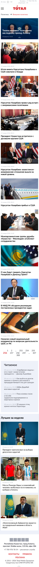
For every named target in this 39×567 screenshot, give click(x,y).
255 (33, 351)
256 (5, 353)
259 (24, 353)
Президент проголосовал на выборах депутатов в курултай (17, 451)
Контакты (13, 554)
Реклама (20, 558)
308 (18, 355)
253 (21, 351)
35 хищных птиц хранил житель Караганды (17, 405)
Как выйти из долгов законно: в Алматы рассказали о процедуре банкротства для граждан (19, 380)
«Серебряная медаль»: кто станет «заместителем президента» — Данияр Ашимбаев (19, 372)
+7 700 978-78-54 (31, 2)
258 (17, 353)
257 (11, 353)
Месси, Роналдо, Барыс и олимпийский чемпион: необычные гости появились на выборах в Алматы (19, 487)
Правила (27, 554)
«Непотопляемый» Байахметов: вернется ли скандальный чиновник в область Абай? (19, 525)
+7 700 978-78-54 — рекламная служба (19, 550)
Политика (5, 14)
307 (34, 353)
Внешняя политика (20, 14)
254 (27, 351)
